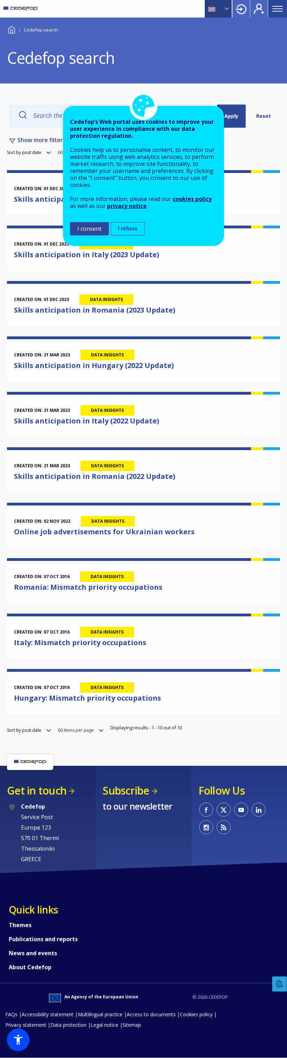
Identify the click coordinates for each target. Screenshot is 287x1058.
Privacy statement (25, 1025)
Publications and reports (43, 939)
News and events (33, 953)
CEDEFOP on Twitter (224, 810)
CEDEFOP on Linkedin (259, 810)
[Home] (20, 9)
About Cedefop (30, 967)
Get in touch (36, 790)
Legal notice (104, 1025)
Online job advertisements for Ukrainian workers (104, 531)
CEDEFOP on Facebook (206, 810)
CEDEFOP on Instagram (206, 827)
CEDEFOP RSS (224, 827)
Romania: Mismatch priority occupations (88, 587)
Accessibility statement (48, 1014)
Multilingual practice (100, 1014)
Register (259, 9)
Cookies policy (196, 1014)
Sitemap (131, 1025)
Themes (20, 925)
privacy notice (127, 206)
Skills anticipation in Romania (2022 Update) (94, 476)
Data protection (68, 1025)
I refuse (128, 229)
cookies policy (192, 199)
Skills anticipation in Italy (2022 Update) (86, 421)
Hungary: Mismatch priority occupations (87, 698)
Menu (277, 9)
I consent (89, 229)
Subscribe (126, 790)
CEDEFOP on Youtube (241, 810)
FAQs (11, 1014)
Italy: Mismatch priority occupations (80, 642)
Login (241, 9)
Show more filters (42, 140)
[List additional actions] (226, 9)
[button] (18, 1040)
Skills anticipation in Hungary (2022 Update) (94, 365)
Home (11, 29)
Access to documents (151, 1014)
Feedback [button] (279, 984)
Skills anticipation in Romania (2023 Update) (94, 310)
